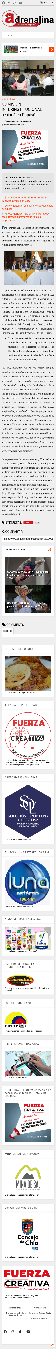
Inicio (4, 99)
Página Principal (16, 1308)
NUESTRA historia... (40, 1318)
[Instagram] (9, 3)
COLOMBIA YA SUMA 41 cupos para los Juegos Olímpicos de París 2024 (28, 575)
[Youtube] (20, 3)
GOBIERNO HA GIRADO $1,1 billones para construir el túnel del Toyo (28, 605)
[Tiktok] (14, 3)
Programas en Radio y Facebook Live (16, 1314)
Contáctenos (40, 1308)
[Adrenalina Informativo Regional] (28, 28)
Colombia (13, 99)
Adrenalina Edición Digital (40, 1313)
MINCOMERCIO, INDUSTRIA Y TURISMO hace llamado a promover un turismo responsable (25, 217)
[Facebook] (3, 3)
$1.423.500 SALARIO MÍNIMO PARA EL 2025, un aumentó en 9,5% (25, 199)
